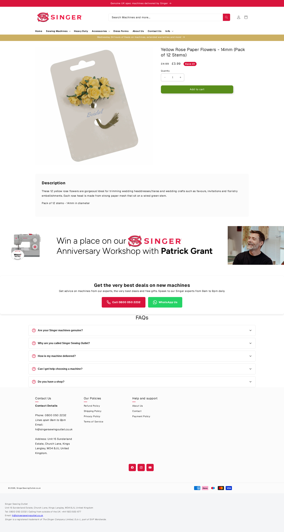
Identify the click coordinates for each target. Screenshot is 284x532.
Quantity (165, 70)
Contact (136, 411)
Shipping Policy (93, 411)
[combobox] (169, 17)
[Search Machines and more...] (226, 17)
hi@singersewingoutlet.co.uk (27, 515)
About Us (137, 405)
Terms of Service (93, 421)
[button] (58, 31)
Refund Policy (92, 405)
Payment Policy (141, 416)
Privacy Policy (92, 416)
